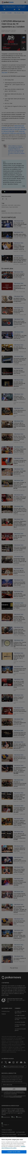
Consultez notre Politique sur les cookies (13, 1147)
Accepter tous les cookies (14, 1151)
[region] (14, 1146)
